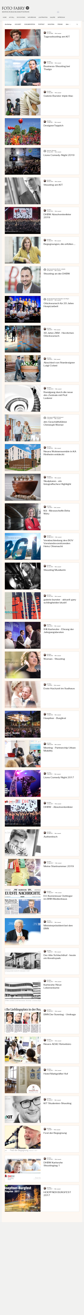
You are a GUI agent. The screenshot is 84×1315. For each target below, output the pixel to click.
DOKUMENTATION (29, 24)
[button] (77, 24)
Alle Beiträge (8, 24)
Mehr (67, 24)
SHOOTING (51, 24)
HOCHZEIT (18, 24)
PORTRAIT (41, 24)
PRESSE (60, 24)
